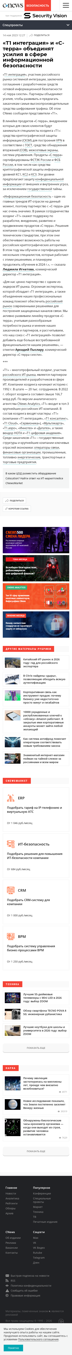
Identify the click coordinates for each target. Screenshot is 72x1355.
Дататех (43, 428)
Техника (38, 1212)
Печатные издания (45, 1221)
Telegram (39, 1257)
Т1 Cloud (10, 423)
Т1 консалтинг (56, 418)
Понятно (13, 1348)
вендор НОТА (12, 433)
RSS (13, 1280)
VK (34, 1242)
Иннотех (26, 428)
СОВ (23, 150)
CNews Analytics (28, 404)
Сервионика (29, 423)
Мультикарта (53, 423)
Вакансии (12, 1247)
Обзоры (11, 1208)
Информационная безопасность (27, 196)
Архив (9, 1213)
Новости (11, 1193)
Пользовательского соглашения (38, 1339)
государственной (39, 189)
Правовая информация (25, 1295)
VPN (59, 140)
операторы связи (46, 447)
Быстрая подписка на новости (30, 1275)
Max (35, 1237)
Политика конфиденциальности (31, 1285)
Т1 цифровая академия (43, 433)
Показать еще (36, 1047)
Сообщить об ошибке (24, 1290)
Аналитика (12, 1198)
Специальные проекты (42, 1200)
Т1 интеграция (14, 74)
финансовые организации (22, 452)
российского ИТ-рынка (19, 375)
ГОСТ (28, 145)
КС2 (25, 174)
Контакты (12, 1252)
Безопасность (37, 5)
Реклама (11, 1242)
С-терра (55, 155)
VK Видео (39, 1247)
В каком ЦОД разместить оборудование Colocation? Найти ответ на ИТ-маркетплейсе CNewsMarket (34, 478)
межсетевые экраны (43, 150)
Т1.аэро (9, 428)
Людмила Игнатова (18, 269)
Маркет (38, 1207)
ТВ (34, 1217)
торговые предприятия (19, 462)
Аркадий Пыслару (29, 350)
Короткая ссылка (18, 508)
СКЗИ (27, 140)
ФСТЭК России (40, 160)
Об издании (13, 1237)
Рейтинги (12, 1203)
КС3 (34, 174)
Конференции (42, 1193)
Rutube (37, 1252)
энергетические (29, 457)
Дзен (36, 1262)
